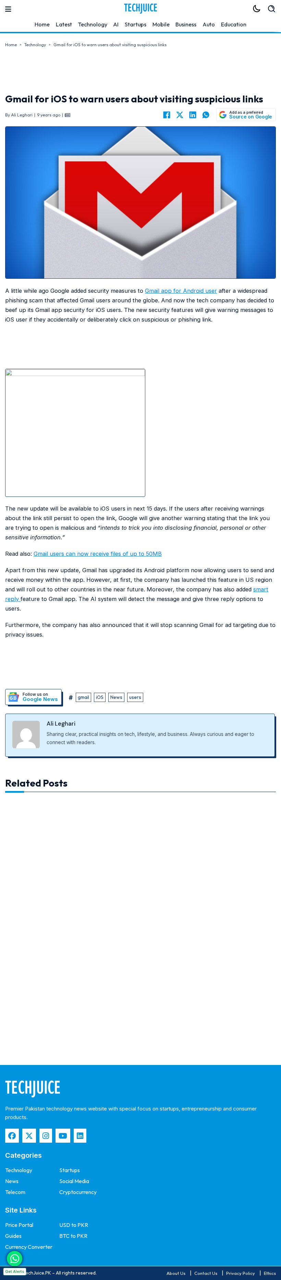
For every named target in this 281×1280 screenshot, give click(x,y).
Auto (209, 24)
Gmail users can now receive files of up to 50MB (98, 553)
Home (42, 24)
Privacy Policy (240, 1273)
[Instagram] (45, 1136)
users (135, 697)
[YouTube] (63, 1136)
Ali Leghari (61, 723)
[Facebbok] (12, 1136)
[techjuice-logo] (140, 8)
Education (233, 24)
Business (185, 24)
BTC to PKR (73, 1235)
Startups (135, 24)
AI (116, 24)
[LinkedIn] (192, 115)
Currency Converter (28, 1246)
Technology (92, 24)
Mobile (161, 24)
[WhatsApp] (205, 115)
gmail (83, 697)
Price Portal (19, 1224)
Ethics (270, 1273)
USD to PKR (73, 1224)
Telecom (15, 1192)
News (116, 697)
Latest (64, 24)
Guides (13, 1235)
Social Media (74, 1181)
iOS (99, 697)
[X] (179, 115)
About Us (176, 1273)
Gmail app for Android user (181, 290)
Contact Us (205, 1273)
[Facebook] (166, 115)
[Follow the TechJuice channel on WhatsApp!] (14, 1258)
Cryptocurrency (78, 1192)
